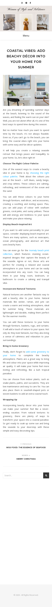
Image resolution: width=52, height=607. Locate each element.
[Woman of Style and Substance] (26, 18)
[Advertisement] (26, 510)
